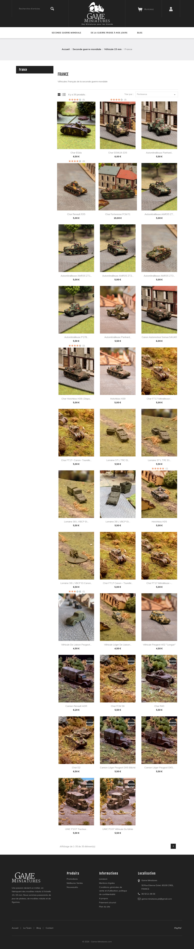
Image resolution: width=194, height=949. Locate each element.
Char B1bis (76, 152)
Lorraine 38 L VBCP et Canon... (76, 583)
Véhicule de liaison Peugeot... (76, 644)
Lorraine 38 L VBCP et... (76, 521)
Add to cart (72, 143)
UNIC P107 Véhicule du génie (117, 829)
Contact (49, 928)
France (23, 69)
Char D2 (76, 767)
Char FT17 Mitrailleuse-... (159, 398)
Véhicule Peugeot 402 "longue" (159, 644)
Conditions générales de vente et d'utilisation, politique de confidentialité (113, 891)
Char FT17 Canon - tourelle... (118, 583)
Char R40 (159, 706)
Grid (60, 94)
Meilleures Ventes (75, 883)
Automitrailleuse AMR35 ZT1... (76, 275)
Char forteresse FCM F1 (117, 214)
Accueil (15, 928)
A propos (103, 898)
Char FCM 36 (118, 706)
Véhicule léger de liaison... (117, 644)
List (64, 94)
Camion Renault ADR (76, 706)
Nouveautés (72, 887)
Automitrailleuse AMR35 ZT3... (159, 275)
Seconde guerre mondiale (66, 33)
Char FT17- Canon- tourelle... (76, 460)
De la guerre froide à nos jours (109, 33)
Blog (139, 33)
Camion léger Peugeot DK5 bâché (117, 767)
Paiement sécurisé (107, 902)
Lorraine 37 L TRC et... (117, 460)
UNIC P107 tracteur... (76, 829)
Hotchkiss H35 (159, 521)
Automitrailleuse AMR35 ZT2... (117, 275)
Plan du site (104, 906)
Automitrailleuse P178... (76, 337)
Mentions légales (107, 883)
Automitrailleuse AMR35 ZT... (159, 214)
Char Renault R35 (76, 214)
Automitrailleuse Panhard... (159, 152)
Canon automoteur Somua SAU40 (159, 337)
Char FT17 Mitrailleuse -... (159, 583)
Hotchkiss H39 (117, 398)
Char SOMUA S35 (117, 152)
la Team (27, 928)
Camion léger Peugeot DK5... (159, 767)
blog (38, 928)
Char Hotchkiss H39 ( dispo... (76, 398)
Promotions (72, 879)
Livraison (103, 879)
